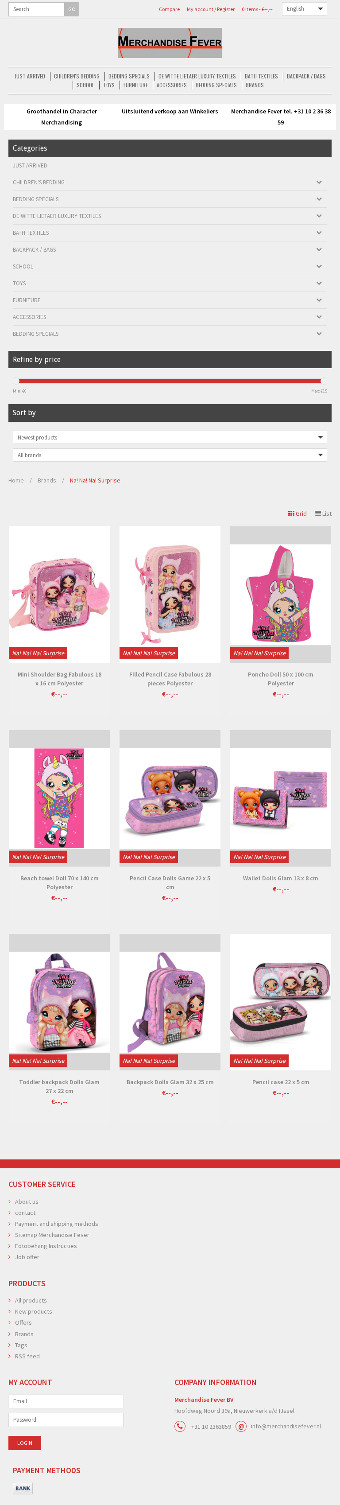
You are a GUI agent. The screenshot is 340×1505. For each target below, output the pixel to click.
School (85, 85)
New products (33, 1311)
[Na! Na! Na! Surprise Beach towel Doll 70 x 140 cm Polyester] (59, 798)
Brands (255, 85)
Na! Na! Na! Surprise (95, 480)
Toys (109, 85)
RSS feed (27, 1356)
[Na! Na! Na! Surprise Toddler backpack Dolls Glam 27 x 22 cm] (59, 1002)
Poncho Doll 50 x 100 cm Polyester (280, 678)
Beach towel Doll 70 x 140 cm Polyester (59, 882)
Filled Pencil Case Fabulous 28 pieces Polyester (170, 678)
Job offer (27, 1257)
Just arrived (30, 76)
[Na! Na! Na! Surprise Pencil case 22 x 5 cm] (280, 1002)
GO (72, 9)
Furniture (136, 85)
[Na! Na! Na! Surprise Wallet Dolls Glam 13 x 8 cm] (280, 798)
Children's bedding (77, 76)
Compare (169, 9)
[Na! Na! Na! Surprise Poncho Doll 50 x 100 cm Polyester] (280, 594)
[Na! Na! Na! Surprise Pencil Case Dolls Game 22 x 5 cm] (170, 798)
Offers (23, 1322)
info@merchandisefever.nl (286, 1426)
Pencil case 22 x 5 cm (280, 1082)
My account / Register (211, 9)
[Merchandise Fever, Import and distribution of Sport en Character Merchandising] (170, 43)
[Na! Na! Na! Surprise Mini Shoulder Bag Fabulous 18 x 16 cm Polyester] (59, 594)
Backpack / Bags (306, 76)
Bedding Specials (129, 76)
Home (16, 480)
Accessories (172, 85)
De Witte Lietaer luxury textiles (197, 76)
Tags (21, 1345)
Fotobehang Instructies (46, 1246)
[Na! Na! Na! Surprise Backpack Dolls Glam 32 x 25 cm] (170, 1002)
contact (25, 1213)
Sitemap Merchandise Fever (52, 1235)
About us (27, 1202)
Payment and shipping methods (56, 1224)
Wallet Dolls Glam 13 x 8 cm (280, 878)
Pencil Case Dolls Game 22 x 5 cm (170, 882)
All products (31, 1300)
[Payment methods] (23, 1488)
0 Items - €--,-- (257, 9)
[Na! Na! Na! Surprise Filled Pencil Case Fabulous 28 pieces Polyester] (170, 594)
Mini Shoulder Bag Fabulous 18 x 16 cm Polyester (59, 678)
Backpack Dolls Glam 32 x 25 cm (170, 1082)
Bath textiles (261, 76)
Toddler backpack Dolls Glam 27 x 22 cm (59, 1086)
